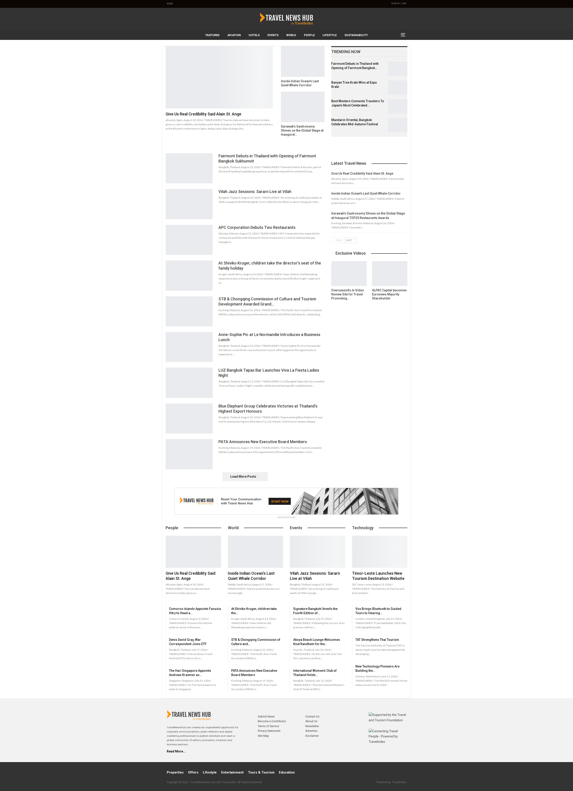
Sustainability (356, 35)
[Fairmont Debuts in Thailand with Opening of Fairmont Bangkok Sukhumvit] (397, 69)
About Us (311, 721)
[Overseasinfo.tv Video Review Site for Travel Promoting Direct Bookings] (349, 273)
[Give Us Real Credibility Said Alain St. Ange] (219, 77)
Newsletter (312, 726)
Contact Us (312, 716)
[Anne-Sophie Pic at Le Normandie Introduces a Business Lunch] (189, 347)
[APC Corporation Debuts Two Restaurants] (189, 240)
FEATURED (212, 35)
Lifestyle (330, 35)
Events (272, 35)
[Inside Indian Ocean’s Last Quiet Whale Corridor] (303, 61)
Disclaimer (312, 735)
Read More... (176, 751)
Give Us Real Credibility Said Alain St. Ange (203, 114)
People (309, 35)
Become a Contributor (272, 721)
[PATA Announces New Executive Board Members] (189, 454)
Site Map (263, 735)
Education (287, 772)
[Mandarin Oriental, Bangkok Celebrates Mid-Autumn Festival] (397, 125)
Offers (193, 772)
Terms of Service (268, 726)
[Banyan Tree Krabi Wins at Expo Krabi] (397, 87)
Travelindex (399, 782)
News (170, 3)
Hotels (254, 35)
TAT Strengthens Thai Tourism (377, 639)
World (291, 35)
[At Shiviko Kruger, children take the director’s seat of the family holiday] (189, 275)
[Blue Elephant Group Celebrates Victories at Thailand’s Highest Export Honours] (189, 418)
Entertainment (232, 772)
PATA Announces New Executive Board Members (262, 441)
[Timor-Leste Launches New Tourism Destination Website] (380, 552)
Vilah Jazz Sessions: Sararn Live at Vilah (254, 191)
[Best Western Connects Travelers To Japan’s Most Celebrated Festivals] (397, 106)
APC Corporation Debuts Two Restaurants (256, 227)
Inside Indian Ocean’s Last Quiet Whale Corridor (366, 193)
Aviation (234, 35)
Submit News (266, 716)
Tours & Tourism (261, 772)
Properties (175, 772)
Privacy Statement (269, 730)
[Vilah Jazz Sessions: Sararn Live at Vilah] (189, 204)
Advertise (311, 730)
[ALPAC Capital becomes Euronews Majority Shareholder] (389, 273)
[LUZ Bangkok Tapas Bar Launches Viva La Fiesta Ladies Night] (189, 383)
